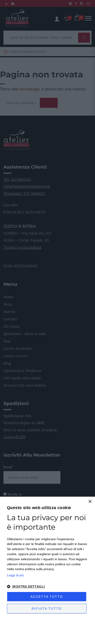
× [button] (90, 501)
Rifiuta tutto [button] (47, 608)
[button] (47, 586)
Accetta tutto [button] (46, 596)
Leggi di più (15, 575)
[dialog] (47, 557)
